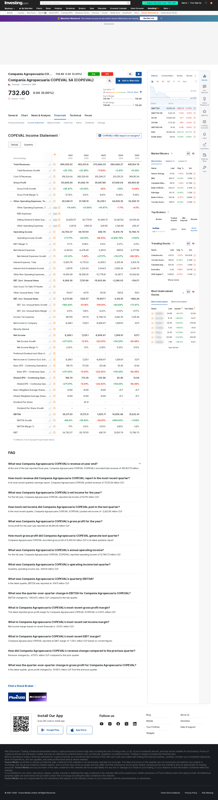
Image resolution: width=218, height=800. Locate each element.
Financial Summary (16, 123)
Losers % (182, 161)
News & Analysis (41, 115)
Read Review (194, 229)
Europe (105, 13)
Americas (95, 13)
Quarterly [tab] (28, 144)
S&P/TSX (155, 108)
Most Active (156, 161)
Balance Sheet (53, 123)
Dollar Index (156, 137)
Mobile (149, 721)
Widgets (150, 733)
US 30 (154, 118)
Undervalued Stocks (169, 13)
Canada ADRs (67, 13)
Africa (136, 13)
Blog (148, 715)
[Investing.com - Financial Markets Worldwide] (16, 3)
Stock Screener (137, 8)
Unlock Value (132, 92)
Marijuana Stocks (82, 13)
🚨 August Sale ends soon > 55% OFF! (160, 3)
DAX (153, 132)
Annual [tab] (14, 144)
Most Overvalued (179, 302)
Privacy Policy (191, 793)
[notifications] (206, 2)
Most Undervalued (159, 302)
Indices (154, 76)
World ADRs (54, 13)
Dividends (89, 123)
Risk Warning (207, 793)
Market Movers (160, 153)
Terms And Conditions (170, 793)
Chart (24, 115)
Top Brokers (158, 212)
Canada (21, 13)
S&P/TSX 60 (156, 113)
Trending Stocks (160, 243)
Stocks (10, 13)
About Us (184, 715)
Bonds (180, 76)
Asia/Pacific (127, 13)
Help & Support (187, 727)
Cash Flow (68, 123)
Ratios (79, 123)
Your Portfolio (153, 727)
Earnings (101, 123)
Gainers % (170, 161)
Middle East (115, 13)
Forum (88, 115)
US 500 (154, 122)
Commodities (167, 76)
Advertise (185, 721)
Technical (75, 115)
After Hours (31, 13)
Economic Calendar (118, 8)
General (12, 115)
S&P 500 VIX (156, 127)
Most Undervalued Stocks (162, 293)
